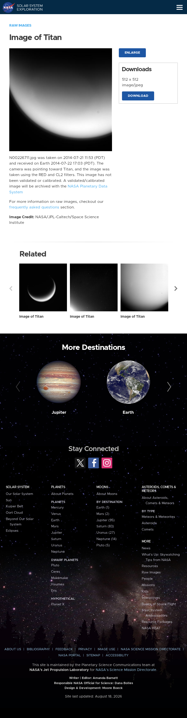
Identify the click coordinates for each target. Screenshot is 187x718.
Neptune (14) (106, 539)
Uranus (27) (105, 532)
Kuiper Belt (14, 506)
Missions (148, 585)
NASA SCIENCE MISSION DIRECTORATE (151, 649)
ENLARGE (132, 52)
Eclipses (12, 530)
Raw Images (20, 25)
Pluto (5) (103, 545)
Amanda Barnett (105, 678)
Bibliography (38, 649)
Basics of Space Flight (159, 604)
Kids (145, 591)
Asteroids (149, 523)
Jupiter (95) (105, 520)
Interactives (151, 598)
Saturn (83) (105, 526)
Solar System (17, 487)
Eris (54, 590)
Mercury (57, 507)
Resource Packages (157, 622)
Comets (148, 529)
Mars (55, 526)
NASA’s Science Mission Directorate (126, 670)
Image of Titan (31, 316)
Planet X (57, 604)
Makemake (59, 578)
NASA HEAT (151, 628)
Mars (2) (102, 514)
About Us (12, 649)
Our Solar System (19, 494)
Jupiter (59, 412)
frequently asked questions (34, 207)
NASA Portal (69, 655)
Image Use (106, 649)
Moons (102, 487)
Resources (150, 566)
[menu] (179, 7)
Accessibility (117, 655)
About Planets (62, 494)
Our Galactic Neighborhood (27, 18)
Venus (56, 514)
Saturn (56, 539)
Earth (128, 412)
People (147, 578)
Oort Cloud (14, 512)
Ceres (55, 571)
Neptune (58, 551)
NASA (6, 7)
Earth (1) (102, 507)
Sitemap (93, 655)
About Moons (106, 494)
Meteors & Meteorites (158, 517)
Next (176, 288)
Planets (58, 487)
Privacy (85, 649)
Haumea (57, 584)
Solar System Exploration (27, 7)
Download (138, 96)
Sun (9, 500)
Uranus (56, 545)
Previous (10, 288)
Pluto (55, 565)
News (146, 548)
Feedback (64, 649)
